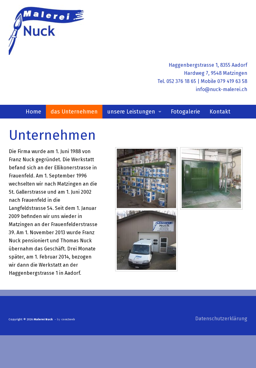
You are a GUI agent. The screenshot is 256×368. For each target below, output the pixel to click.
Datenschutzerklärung (221, 319)
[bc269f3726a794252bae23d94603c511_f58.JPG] (146, 178)
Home (33, 111)
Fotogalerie (185, 111)
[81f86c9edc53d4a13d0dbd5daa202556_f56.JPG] (211, 178)
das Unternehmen (74, 111)
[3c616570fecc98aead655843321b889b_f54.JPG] (146, 240)
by (66, 319)
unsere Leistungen (131, 111)
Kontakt (219, 111)
